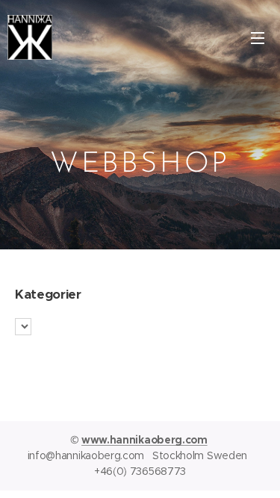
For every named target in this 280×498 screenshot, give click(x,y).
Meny (258, 37)
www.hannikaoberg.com (144, 439)
